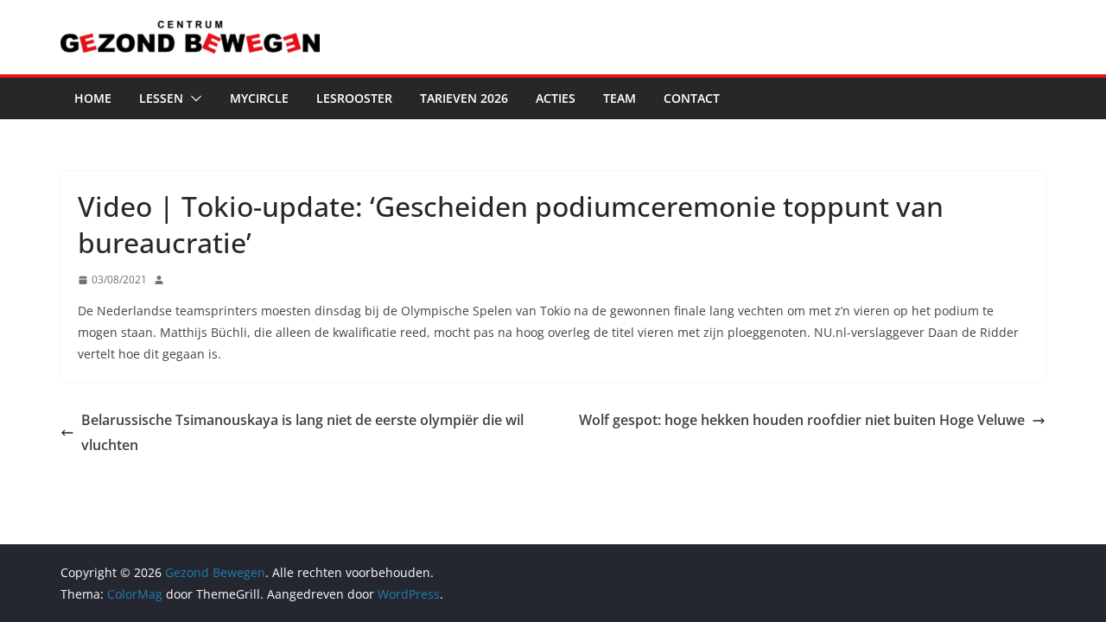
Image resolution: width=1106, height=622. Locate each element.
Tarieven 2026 (464, 98)
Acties (555, 98)
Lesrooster (354, 98)
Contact (692, 98)
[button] (192, 98)
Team (619, 98)
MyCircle (259, 98)
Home (92, 98)
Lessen (161, 98)
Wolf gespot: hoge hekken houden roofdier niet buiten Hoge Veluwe (802, 419)
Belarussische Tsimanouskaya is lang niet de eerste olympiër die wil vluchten (302, 432)
